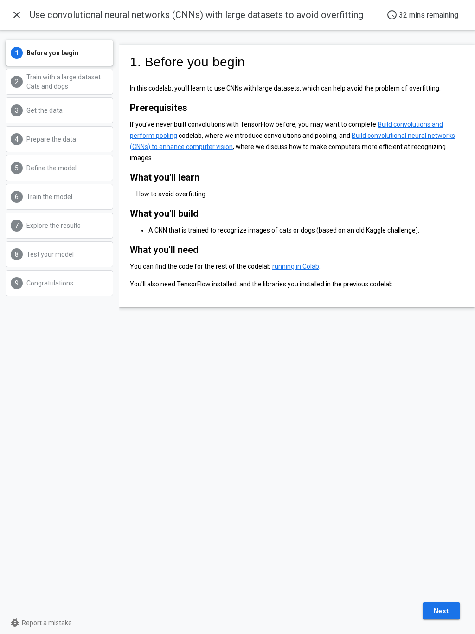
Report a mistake (40, 623)
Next (441, 611)
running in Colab (295, 266)
